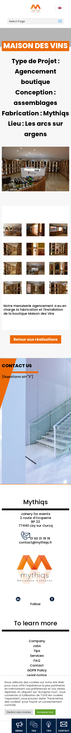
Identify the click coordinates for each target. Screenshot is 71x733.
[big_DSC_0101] (12, 250)
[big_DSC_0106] (12, 230)
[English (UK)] (60, 8)
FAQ (36, 660)
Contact (37, 665)
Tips (36, 650)
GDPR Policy (37, 670)
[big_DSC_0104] (35, 230)
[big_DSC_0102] (58, 230)
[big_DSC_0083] (35, 288)
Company (37, 641)
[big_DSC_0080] (58, 288)
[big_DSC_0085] (12, 288)
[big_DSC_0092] (12, 269)
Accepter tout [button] (45, 712)
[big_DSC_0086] (58, 269)
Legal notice (37, 675)
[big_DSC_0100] (35, 250)
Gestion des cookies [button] (19, 712)
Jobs (37, 646)
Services (37, 655)
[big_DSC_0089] (35, 269)
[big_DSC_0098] (58, 250)
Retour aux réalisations (36, 339)
